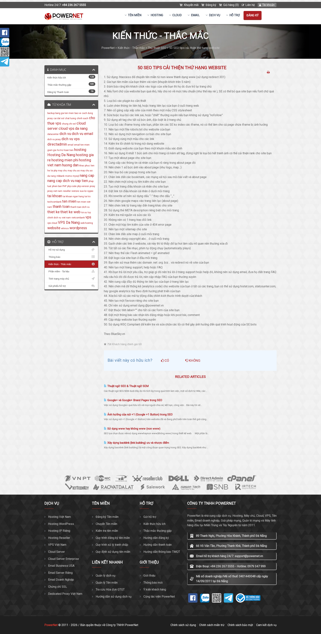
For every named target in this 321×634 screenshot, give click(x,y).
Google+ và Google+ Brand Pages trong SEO (134, 400)
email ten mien (82, 144)
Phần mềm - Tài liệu (58, 271)
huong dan (70, 165)
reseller (67, 191)
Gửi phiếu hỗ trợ (56, 285)
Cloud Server (56, 552)
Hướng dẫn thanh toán (157, 544)
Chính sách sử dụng (183, 625)
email (70, 144)
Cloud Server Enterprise (63, 559)
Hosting (157, 15)
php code (72, 186)
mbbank (60, 176)
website (53, 228)
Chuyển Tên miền (106, 524)
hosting (80, 149)
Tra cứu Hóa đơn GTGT (110, 589)
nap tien (81, 180)
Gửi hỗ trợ (149, 517)
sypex (90, 191)
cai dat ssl (59, 118)
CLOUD (177, 15)
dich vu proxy (54, 139)
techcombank (54, 202)
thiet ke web (70, 212)
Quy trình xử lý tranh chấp (112, 544)
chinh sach (82, 118)
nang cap (87, 175)
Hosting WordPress (61, 524)
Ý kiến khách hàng (154, 589)
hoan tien (68, 150)
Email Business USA (61, 565)
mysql (76, 176)
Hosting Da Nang (61, 155)
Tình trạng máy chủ (58, 278)
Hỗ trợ (234, 15)
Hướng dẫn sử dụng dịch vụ (114, 596)
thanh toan (61, 206)
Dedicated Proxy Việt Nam (65, 594)
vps (88, 217)
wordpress (78, 228)
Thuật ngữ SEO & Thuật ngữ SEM (128, 386)
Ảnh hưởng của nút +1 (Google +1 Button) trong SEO (140, 414)
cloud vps (66, 128)
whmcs (65, 228)
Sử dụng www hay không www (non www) (133, 428)
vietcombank (78, 217)
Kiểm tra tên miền (107, 531)
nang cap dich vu (60, 180)
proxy (92, 186)
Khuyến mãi (191, 5)
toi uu (84, 212)
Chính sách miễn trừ (211, 625)
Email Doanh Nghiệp (61, 579)
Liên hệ (250, 5)
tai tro (87, 196)
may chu (62, 170)
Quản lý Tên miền (107, 582)
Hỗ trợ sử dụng (56, 249)
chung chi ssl (69, 123)
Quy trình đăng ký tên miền (113, 538)
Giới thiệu (149, 575)
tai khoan (54, 196)
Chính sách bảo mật (240, 625)
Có (166, 360)
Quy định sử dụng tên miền (113, 552)
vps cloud (52, 223)
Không (194, 360)
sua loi (83, 191)
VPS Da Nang (69, 222)
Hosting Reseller (59, 538)
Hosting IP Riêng (59, 531)
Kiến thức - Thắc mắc (59, 264)
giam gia (51, 150)
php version (83, 186)
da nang (81, 128)
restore (75, 191)
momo (68, 176)
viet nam (66, 217)
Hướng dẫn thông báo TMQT (161, 552)
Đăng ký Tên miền (107, 517)
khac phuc (84, 165)
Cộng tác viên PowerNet (159, 596)
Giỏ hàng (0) (231, 5)
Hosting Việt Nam (59, 517)
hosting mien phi (64, 160)
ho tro (60, 150)
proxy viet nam (54, 191)
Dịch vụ (214, 15)
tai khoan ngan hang (73, 196)
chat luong (70, 118)
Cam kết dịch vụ (266, 625)
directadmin (57, 144)
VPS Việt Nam (57, 544)
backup (51, 113)
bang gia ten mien (64, 113)
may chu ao (74, 170)
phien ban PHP (59, 186)
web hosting (86, 223)
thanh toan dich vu (80, 207)
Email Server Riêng (60, 573)
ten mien (69, 201)
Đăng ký (211, 5)
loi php (54, 170)
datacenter (53, 134)
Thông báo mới (153, 582)
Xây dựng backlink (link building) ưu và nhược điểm (138, 442)
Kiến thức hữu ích (154, 524)
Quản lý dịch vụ (105, 575)
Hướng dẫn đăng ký (156, 538)
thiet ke (53, 212)
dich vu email (82, 133)
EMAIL (195, 15)
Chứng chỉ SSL (57, 586)
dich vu (65, 133)
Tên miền (134, 15)
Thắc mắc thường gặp (157, 531)
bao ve (77, 113)
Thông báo (53, 256)
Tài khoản (268, 5)
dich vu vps (70, 139)
